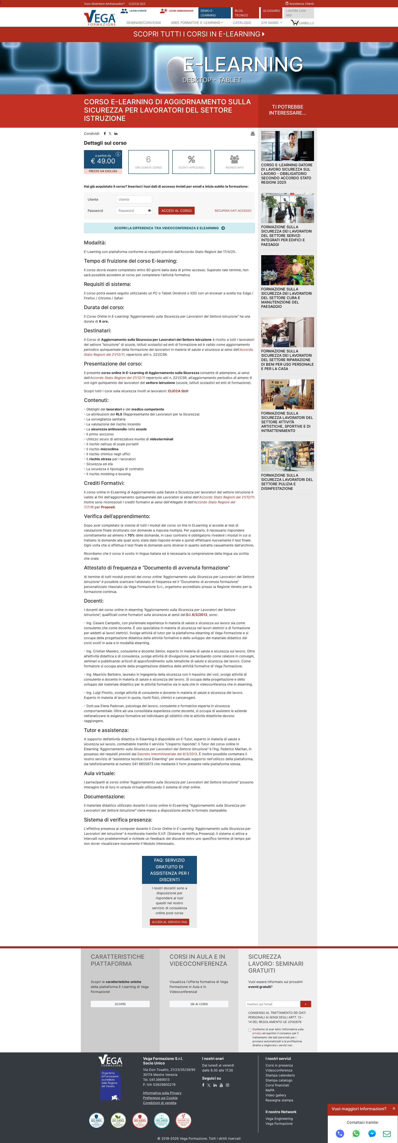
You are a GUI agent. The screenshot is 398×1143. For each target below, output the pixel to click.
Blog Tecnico (241, 13)
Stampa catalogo (279, 1080)
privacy (257, 1033)
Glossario (271, 10)
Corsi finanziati (277, 1085)
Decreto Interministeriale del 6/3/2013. (167, 754)
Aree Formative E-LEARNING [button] (195, 23)
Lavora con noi (296, 13)
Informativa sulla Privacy (162, 1093)
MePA (270, 1090)
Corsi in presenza (279, 1065)
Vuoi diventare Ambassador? (104, 3)
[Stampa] (253, 133)
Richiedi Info (235, 167)
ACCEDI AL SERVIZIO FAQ (169, 922)
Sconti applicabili (191, 167)
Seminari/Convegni (143, 23)
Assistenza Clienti (301, 3)
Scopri (120, 1004)
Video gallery (276, 1095)
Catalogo (242, 23)
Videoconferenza (279, 1070)
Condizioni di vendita (159, 1103)
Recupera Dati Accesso (233, 210)
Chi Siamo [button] (270, 23)
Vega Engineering (279, 1118)
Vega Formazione (279, 1123)
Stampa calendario (280, 1075)
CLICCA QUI (137, 3)
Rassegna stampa (279, 1100)
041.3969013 (159, 1079)
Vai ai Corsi (199, 1004)
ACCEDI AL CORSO (176, 211)
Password (95, 211)
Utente (93, 199)
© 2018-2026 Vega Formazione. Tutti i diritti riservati (199, 1138)
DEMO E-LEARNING (208, 13)
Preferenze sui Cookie (160, 1098)
